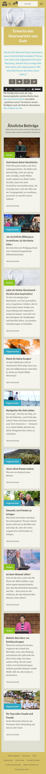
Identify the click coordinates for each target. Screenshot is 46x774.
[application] (23, 89)
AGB (34, 756)
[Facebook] (12, 81)
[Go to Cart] (15, 3)
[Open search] (9, 4)
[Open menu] (41, 3)
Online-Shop (19, 760)
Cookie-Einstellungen (13, 765)
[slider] (38, 89)
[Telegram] (34, 81)
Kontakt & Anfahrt (33, 760)
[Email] (19, 81)
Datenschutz (8, 760)
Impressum (26, 756)
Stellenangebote (14, 756)
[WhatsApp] (26, 81)
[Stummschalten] (33, 89)
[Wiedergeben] (6, 89)
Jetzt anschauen (12, 206)
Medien (9, 155)
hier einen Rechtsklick (14, 99)
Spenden (28, 4)
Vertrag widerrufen (22, 769)
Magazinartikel (12, 229)
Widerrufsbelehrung (30, 765)
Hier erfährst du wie (13, 108)
